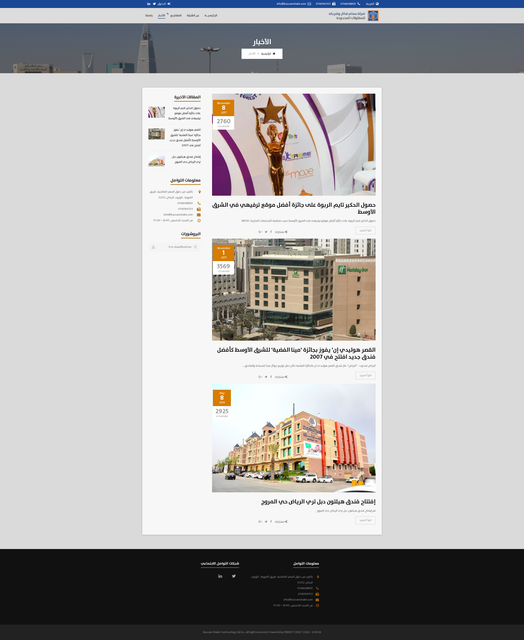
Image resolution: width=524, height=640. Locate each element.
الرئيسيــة (210, 15)
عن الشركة (193, 15)
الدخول (162, 4)
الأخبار (161, 15)
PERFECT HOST (293, 632)
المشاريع (176, 15)
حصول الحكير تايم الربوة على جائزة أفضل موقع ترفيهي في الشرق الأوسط (294, 208)
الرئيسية (266, 54)
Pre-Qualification (180, 247)
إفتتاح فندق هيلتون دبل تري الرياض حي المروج (318, 501)
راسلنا (149, 15)
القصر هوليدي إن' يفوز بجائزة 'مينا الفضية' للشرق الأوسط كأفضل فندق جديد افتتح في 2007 (296, 353)
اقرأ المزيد (365, 230)
